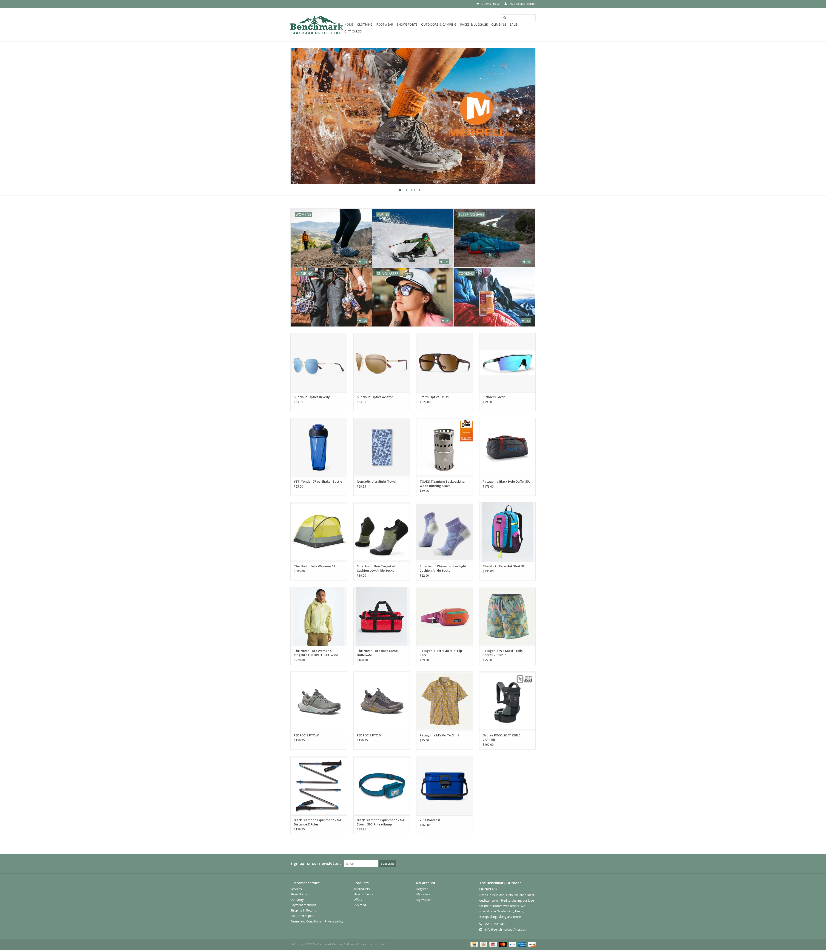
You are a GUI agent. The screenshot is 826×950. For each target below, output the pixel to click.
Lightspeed (379, 944)
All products (361, 889)
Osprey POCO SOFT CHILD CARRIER (502, 737)
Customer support (303, 916)
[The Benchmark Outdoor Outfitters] (316, 24)
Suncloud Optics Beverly (312, 397)
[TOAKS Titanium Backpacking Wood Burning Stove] (444, 447)
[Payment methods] (473, 944)
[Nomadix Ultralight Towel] (381, 447)
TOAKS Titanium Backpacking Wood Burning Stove (442, 483)
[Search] (505, 18)
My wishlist (423, 900)
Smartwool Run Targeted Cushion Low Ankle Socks (376, 568)
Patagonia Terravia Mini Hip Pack (441, 653)
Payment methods (303, 905)
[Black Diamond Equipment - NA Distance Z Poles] (318, 785)
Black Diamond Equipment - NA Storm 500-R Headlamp (380, 822)
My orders (423, 894)
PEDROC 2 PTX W (306, 735)
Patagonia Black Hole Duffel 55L (506, 481)
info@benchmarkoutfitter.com (506, 929)
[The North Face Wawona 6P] (318, 531)
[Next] (527, 116)
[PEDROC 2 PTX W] (318, 701)
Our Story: (297, 900)
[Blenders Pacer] (507, 362)
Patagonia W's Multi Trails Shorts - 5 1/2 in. (502, 653)
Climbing (498, 24)
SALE (513, 24)
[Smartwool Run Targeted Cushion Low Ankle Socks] (381, 531)
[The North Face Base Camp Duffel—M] (381, 616)
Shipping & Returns (303, 910)
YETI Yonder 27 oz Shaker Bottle (318, 481)
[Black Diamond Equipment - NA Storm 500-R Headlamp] (381, 785)
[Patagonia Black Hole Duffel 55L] (507, 447)
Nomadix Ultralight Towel (376, 481)
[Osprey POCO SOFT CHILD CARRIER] (507, 701)
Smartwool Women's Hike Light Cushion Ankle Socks (443, 568)
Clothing (365, 24)
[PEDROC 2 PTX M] (381, 701)
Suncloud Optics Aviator (375, 397)
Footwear (384, 24)
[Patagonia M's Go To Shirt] (444, 701)
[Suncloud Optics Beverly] (318, 362)
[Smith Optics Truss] (444, 362)
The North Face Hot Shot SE (504, 566)
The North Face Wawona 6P (314, 566)
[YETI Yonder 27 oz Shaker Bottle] (318, 447)
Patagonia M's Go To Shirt (439, 735)
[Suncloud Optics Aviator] (381, 362)
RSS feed (359, 905)
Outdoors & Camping (438, 24)
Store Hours (298, 894)
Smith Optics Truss (434, 397)
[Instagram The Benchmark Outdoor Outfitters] (532, 863)
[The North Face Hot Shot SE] (507, 531)
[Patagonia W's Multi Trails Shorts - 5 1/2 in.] (507, 616)
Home (348, 24)
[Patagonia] (413, 116)
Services (296, 889)
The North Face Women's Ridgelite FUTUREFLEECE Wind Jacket (316, 653)
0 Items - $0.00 (490, 4)
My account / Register (522, 4)
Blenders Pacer (494, 397)
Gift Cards (353, 31)
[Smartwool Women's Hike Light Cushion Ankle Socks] (444, 531)
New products (363, 894)
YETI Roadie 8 (430, 820)
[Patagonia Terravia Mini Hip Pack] (444, 616)
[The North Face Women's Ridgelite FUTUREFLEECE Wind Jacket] (318, 616)
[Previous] (299, 116)
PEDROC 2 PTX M (369, 735)
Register (422, 889)
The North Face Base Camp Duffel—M (377, 653)
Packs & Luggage (474, 24)
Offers (357, 900)
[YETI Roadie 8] (444, 785)
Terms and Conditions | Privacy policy (316, 921)
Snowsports (407, 24)
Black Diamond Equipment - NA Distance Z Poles (317, 822)
